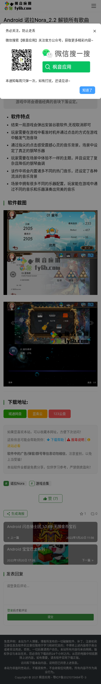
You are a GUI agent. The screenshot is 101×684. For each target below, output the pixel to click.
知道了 (87, 90)
